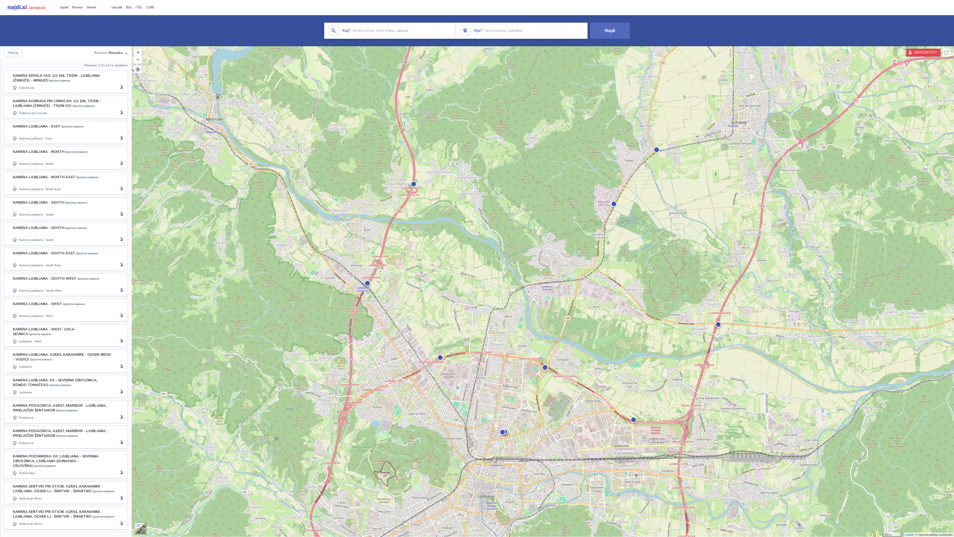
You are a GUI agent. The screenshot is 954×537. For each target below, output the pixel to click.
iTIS (139, 7)
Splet (64, 7)
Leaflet (909, 535)
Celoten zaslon (946, 52)
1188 (150, 7)
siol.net (116, 7)
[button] (138, 69)
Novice (77, 7)
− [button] (138, 60)
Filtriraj (13, 53)
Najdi (610, 31)
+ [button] (138, 52)
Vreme (91, 7)
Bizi (129, 7)
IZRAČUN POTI (925, 52)
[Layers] (140, 528)
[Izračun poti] (121, 87)
